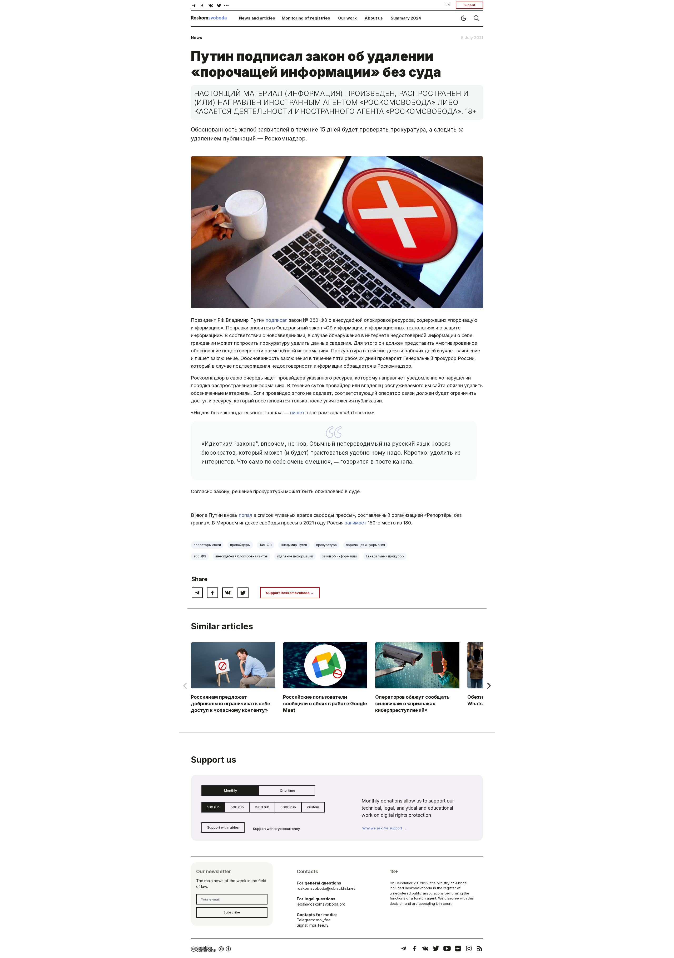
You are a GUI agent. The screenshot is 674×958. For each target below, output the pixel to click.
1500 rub (262, 807)
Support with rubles (223, 827)
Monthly (230, 790)
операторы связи (207, 545)
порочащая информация (365, 545)
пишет (297, 412)
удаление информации (295, 556)
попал (245, 515)
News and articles (257, 18)
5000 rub (288, 807)
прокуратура (326, 545)
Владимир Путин (294, 545)
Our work (347, 18)
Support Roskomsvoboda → (290, 593)
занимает (355, 523)
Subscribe (232, 912)
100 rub (213, 807)
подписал (277, 320)
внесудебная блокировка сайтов (241, 556)
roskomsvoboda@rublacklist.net (326, 888)
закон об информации (339, 556)
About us (374, 18)
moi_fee (323, 919)
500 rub (237, 807)
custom (313, 807)
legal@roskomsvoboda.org (321, 904)
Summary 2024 (406, 18)
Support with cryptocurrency (276, 828)
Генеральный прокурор (385, 556)
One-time (287, 790)
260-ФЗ (200, 556)
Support (469, 5)
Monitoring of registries (306, 18)
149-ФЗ (266, 545)
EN (448, 5)
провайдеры (240, 545)
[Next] (488, 685)
